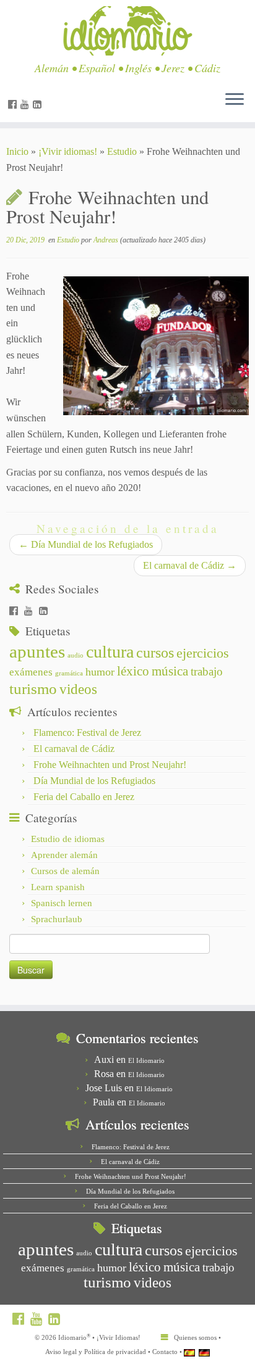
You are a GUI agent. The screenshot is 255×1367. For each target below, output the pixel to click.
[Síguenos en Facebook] (14, 104)
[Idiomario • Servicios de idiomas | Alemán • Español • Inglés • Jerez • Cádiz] (127, 31)
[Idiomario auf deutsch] (204, 1351)
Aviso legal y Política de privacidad (95, 1351)
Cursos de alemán (65, 871)
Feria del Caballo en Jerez (83, 796)
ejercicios (202, 653)
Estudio (122, 151)
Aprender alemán (64, 855)
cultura (110, 651)
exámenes (31, 672)
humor (100, 672)
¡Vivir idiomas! (67, 151)
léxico (133, 671)
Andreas (105, 240)
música (170, 671)
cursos (155, 652)
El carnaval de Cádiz (189, 565)
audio (75, 655)
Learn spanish (58, 887)
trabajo (207, 671)
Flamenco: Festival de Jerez (87, 732)
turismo (33, 688)
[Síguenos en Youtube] (26, 104)
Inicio (17, 151)
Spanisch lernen (61, 903)
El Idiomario (146, 1060)
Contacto (165, 1351)
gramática (69, 673)
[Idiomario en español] (189, 1351)
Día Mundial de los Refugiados (86, 544)
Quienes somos (195, 1337)
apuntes (37, 651)
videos (78, 689)
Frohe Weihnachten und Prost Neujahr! (109, 764)
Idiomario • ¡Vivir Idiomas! (99, 1337)
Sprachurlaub (56, 919)
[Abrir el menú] (234, 100)
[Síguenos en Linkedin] (39, 104)
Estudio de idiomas (68, 839)
